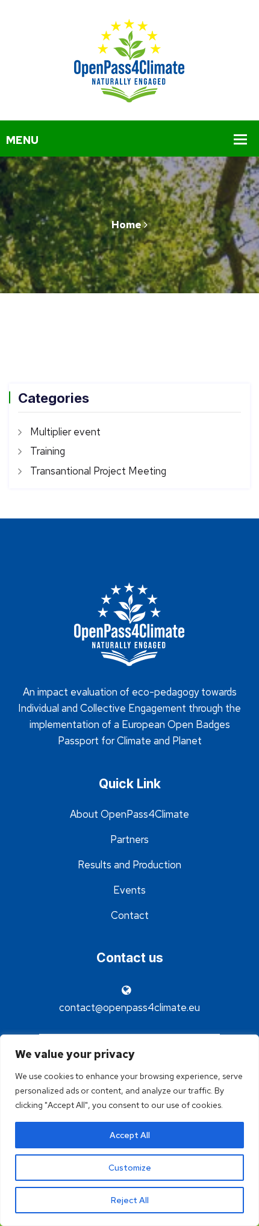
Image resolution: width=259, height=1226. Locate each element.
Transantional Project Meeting (98, 471)
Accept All (130, 1135)
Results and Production (129, 864)
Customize (129, 1167)
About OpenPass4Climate (129, 814)
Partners (129, 839)
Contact (130, 915)
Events (129, 890)
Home (126, 224)
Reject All (130, 1200)
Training (47, 451)
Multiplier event (65, 431)
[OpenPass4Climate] (129, 59)
